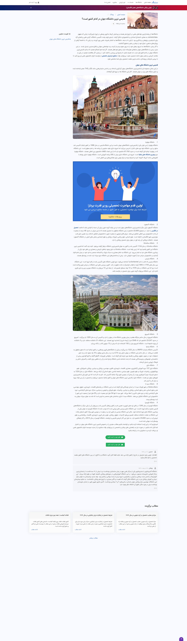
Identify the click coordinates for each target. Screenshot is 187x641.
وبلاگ (111, 14)
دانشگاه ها (139, 2)
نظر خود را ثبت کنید (114, 437)
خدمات (131, 2)
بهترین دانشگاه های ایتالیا (147, 154)
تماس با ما (107, 2)
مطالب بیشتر (94, 538)
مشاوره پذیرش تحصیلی (109, 56)
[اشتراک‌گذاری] (113, 23)
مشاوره (115, 2)
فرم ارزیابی (122, 2)
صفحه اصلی (147, 2)
